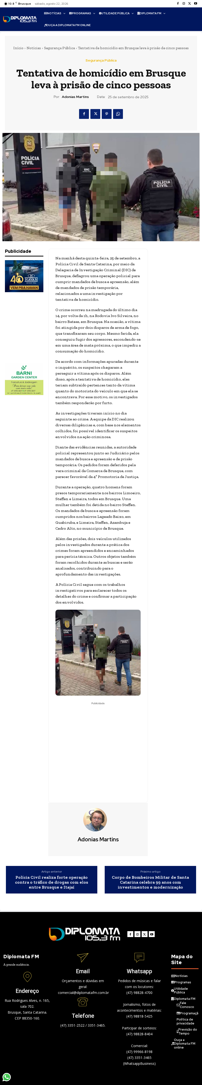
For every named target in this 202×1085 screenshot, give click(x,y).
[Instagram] (184, 4)
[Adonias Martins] (98, 819)
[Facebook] (178, 4)
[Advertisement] (29, 327)
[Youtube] (196, 4)
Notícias (34, 48)
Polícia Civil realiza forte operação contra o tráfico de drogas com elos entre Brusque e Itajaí (51, 882)
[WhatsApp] (118, 114)
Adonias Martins (75, 97)
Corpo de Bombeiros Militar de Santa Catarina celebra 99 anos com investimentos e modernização (150, 882)
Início (18, 48)
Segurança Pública (59, 48)
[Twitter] (190, 4)
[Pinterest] (107, 114)
